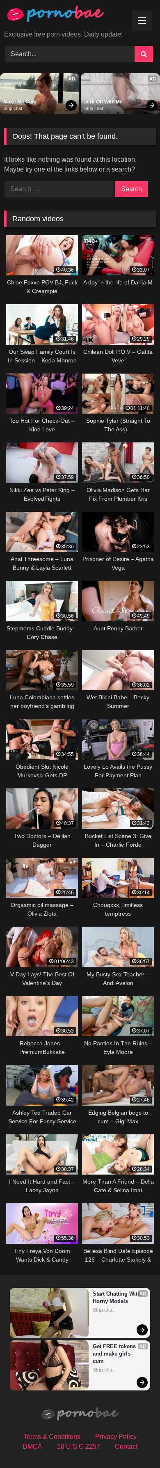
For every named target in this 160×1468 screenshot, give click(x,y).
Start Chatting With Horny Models (117, 1297)
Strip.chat (12, 108)
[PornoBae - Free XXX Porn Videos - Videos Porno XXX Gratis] (65, 15)
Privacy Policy (116, 1436)
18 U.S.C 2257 (78, 1446)
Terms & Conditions (51, 1436)
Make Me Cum (20, 102)
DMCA (32, 1446)
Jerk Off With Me (103, 102)
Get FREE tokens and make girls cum (115, 1353)
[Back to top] (135, 1444)
